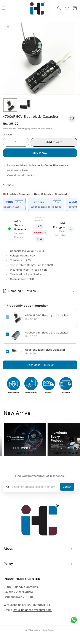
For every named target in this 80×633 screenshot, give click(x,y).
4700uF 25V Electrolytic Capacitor (46, 332)
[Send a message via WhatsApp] (73, 619)
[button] (59, 8)
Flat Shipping (24, 129)
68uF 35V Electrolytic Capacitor (45, 349)
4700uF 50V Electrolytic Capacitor (46, 315)
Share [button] (10, 185)
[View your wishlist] (67, 8)
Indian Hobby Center (44, 630)
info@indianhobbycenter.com (32, 609)
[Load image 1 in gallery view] (10, 105)
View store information (21, 175)
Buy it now (40, 152)
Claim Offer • (40, 364)
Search (67, 486)
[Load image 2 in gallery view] (25, 105)
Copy (14, 202)
